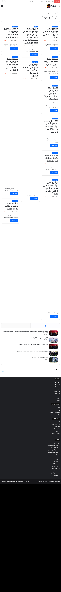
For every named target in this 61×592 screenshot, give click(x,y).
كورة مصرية (57, 382)
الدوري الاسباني (55, 456)
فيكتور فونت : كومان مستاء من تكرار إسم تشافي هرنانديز (50, 33)
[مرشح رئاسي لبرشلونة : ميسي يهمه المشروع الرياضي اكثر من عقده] (50, 254)
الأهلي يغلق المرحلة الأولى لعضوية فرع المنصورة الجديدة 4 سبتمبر (33, 344)
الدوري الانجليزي (55, 459)
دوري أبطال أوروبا (56, 424)
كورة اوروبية (57, 388)
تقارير (58, 398)
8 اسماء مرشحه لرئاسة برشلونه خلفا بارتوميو (51, 158)
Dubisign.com (41, 481)
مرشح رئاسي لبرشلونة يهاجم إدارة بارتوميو (11, 206)
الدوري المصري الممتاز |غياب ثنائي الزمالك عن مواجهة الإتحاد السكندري (39, 1)
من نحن (3, 481)
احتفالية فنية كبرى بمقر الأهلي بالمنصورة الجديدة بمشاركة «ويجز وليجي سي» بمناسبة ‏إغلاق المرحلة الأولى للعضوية (25, 332)
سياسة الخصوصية (19, 481)
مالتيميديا (58, 431)
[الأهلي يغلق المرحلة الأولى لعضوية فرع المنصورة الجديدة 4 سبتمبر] (53, 346)
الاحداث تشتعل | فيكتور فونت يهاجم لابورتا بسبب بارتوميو (11, 33)
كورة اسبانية (55, 26)
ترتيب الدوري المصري (55, 412)
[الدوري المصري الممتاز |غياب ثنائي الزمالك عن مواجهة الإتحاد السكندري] (53, 353)
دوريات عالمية (57, 386)
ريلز (59, 410)
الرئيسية (55, 13)
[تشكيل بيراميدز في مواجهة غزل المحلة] (53, 340)
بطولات (58, 395)
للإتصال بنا (7, 481)
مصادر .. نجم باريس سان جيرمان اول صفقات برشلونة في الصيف (51, 93)
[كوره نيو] (51, 6)
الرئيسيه (58, 407)
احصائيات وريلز (54, 447)
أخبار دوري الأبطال (56, 433)
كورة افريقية (57, 391)
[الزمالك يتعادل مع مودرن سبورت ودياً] (53, 359)
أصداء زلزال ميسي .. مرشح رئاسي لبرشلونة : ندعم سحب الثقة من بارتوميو (50, 126)
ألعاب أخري (57, 393)
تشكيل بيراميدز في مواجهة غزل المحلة (39, 338)
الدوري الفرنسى (55, 461)
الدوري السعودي (55, 454)
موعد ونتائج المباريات (55, 428)
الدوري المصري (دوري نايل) (53, 445)
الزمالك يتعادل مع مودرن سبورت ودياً (40, 358)
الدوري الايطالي (55, 466)
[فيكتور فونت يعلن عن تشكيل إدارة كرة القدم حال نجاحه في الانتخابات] (10, 130)
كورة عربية (57, 384)
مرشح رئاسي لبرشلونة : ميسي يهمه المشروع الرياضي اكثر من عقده (50, 188)
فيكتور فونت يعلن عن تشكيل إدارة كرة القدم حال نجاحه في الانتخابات (11, 64)
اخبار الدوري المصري (55, 414)
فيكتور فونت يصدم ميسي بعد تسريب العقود (51, 61)
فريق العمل (12, 481)
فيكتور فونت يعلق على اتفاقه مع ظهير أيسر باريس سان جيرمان (30, 70)
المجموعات (57, 426)
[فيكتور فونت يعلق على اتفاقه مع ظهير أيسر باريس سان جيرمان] (30, 136)
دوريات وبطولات (56, 435)
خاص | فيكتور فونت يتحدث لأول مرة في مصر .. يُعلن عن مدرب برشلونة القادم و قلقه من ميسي (30, 36)
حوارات (35, 26)
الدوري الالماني (55, 463)
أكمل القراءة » (54, 48)
